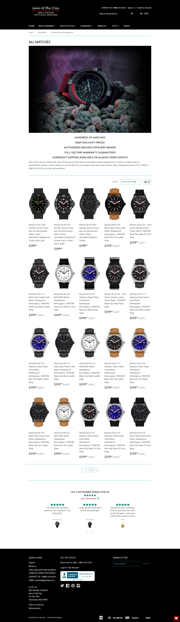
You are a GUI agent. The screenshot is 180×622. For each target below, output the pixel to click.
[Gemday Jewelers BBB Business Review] (77, 580)
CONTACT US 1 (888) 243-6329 (42, 577)
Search (32, 562)
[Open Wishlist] (176, 618)
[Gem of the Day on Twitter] (62, 586)
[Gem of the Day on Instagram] (78, 586)
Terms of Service (36, 605)
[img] (90, 495)
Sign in (130, 8)
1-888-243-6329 (85, 562)
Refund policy (35, 608)
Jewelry (101, 26)
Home (31, 26)
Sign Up (146, 564)
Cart (146, 13)
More (127, 26)
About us (32, 566)
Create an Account (144, 8)
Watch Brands (46, 26)
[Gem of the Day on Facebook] (67, 586)
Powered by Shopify (55, 617)
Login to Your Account (69, 567)
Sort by (115, 182)
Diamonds (86, 26)
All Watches (42, 32)
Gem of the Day (39, 617)
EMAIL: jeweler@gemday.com (41, 580)
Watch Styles (67, 26)
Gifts (115, 26)
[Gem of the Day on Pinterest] (73, 586)
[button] (88, 531)
